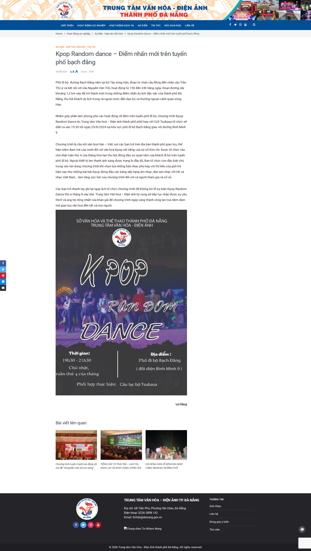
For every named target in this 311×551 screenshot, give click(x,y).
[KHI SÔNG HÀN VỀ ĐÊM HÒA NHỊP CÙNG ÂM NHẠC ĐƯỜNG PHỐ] (166, 445)
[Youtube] (245, 25)
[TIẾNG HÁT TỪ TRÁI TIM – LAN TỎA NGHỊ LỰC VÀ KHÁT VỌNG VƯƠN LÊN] (121, 445)
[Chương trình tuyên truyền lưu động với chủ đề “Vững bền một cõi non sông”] (76, 445)
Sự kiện (143, 25)
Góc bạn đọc (172, 25)
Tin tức (156, 25)
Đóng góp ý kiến (219, 521)
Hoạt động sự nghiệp (91, 25)
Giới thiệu (67, 25)
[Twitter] (235, 25)
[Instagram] (240, 25)
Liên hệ (189, 25)
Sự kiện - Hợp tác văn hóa (71, 47)
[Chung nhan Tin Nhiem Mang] (142, 528)
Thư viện (214, 529)
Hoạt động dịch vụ (121, 25)
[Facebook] (230, 25)
